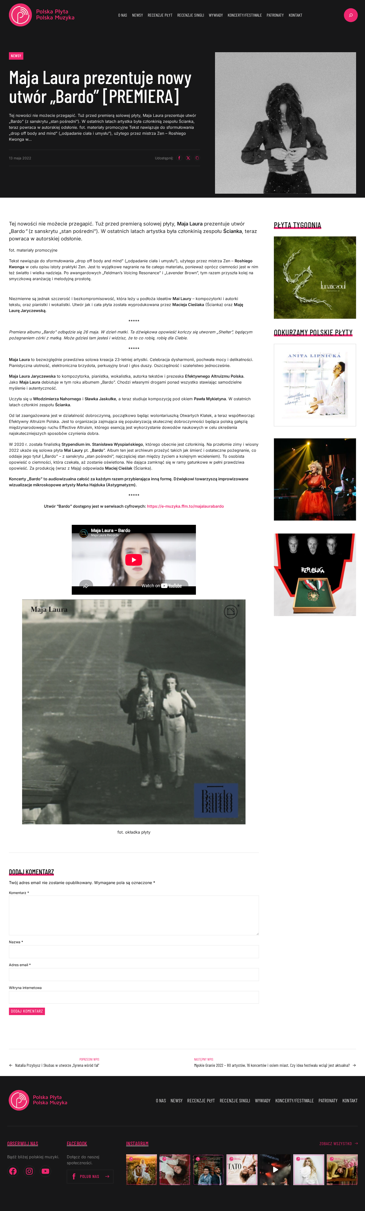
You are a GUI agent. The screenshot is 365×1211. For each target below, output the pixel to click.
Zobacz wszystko (336, 1143)
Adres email (20, 965)
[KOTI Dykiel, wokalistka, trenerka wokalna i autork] (308, 1169)
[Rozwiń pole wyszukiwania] (351, 15)
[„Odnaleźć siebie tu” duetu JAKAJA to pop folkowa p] (141, 1169)
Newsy (16, 55)
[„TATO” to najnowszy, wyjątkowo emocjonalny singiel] (241, 1169)
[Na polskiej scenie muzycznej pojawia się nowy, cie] (174, 1169)
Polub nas (89, 1176)
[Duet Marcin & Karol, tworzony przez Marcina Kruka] (208, 1169)
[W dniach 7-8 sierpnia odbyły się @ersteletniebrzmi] (275, 1169)
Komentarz (19, 893)
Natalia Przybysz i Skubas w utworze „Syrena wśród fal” (57, 1065)
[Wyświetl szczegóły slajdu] (315, 479)
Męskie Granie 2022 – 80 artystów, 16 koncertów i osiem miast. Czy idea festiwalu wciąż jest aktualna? (272, 1065)
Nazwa (16, 942)
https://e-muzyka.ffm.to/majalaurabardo (185, 506)
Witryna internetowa (25, 988)
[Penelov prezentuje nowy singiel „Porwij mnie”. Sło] (342, 1169)
